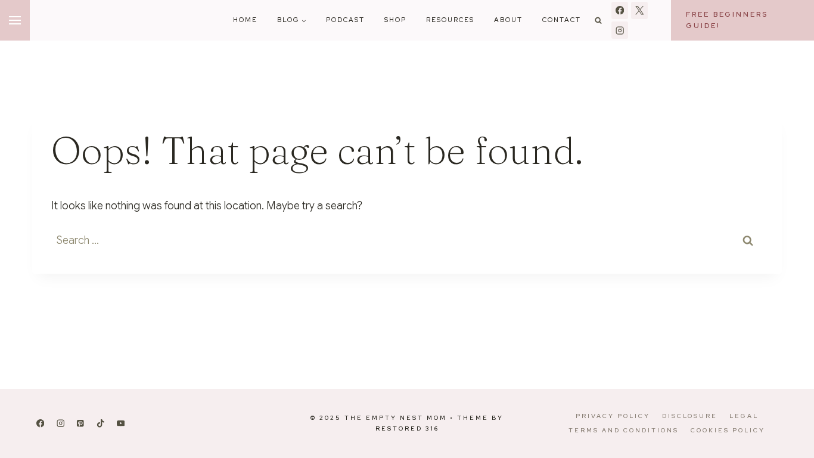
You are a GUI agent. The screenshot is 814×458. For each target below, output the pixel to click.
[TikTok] (100, 424)
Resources (450, 20)
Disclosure (689, 416)
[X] (639, 10)
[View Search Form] (598, 20)
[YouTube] (121, 424)
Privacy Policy (613, 416)
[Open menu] (15, 20)
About (508, 20)
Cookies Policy (728, 430)
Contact (561, 20)
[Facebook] (620, 10)
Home (245, 20)
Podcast (345, 20)
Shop (395, 20)
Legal (744, 416)
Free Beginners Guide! (727, 20)
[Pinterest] (81, 424)
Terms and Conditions (623, 430)
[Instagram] (620, 30)
